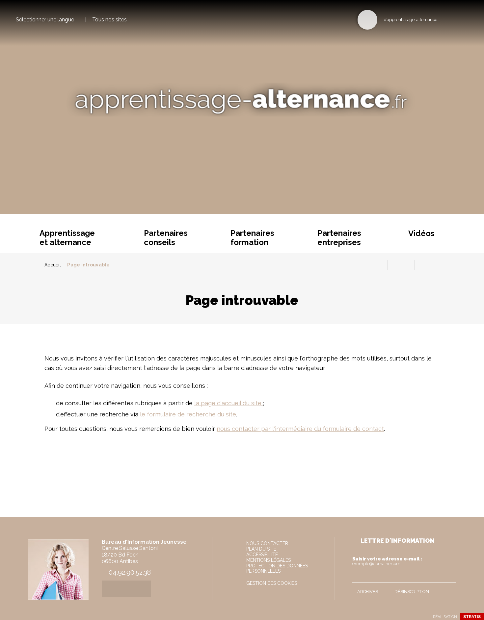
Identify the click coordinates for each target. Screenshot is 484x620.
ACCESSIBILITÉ (262, 554)
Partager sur (421, 265)
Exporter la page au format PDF (394, 265)
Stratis (472, 616)
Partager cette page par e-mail (407, 265)
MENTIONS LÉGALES (268, 560)
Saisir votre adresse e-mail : (387, 561)
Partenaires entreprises (339, 237)
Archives (367, 591)
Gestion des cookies (271, 583)
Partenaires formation (252, 237)
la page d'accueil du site (228, 403)
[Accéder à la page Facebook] (444, 19)
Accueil (52, 264)
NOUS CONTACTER (267, 543)
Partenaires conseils (166, 237)
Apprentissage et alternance (67, 237)
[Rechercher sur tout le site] (367, 20)
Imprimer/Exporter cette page (380, 265)
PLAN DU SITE (261, 549)
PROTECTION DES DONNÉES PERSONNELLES (277, 568)
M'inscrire (449, 576)
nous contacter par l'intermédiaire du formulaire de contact (300, 428)
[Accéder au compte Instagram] (466, 19)
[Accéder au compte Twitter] (455, 19)
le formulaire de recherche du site (188, 414)
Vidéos (421, 233)
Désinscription (411, 591)
